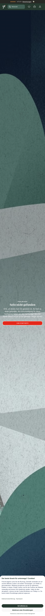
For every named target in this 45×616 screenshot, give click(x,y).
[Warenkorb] (34, 6)
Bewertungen (27, 1)
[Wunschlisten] (29, 6)
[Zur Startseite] (4, 6)
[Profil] (39, 6)
